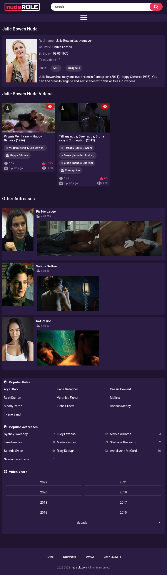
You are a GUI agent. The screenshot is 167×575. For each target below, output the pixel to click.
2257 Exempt (113, 556)
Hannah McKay (120, 406)
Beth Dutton (12, 397)
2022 (43, 482)
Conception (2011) (106, 77)
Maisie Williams (135, 434)
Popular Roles (19, 382)
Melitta (115, 397)
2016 (43, 512)
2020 (43, 492)
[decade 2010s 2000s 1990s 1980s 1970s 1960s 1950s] (83, 522)
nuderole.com (79, 567)
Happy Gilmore (19, 155)
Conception (72, 170)
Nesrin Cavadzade (29, 459)
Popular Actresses (23, 427)
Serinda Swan (29, 451)
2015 (123, 512)
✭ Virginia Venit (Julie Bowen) (25, 147)
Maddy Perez (13, 406)
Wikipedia (74, 68)
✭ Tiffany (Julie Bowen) (76, 147)
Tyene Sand (12, 414)
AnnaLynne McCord (135, 451)
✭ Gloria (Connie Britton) (77, 162)
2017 (123, 502)
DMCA (90, 556)
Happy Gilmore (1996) (135, 77)
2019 (123, 492)
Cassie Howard (120, 389)
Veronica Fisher (67, 397)
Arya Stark (11, 389)
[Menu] (83, 18)
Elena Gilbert (65, 406)
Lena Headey (29, 442)
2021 (123, 482)
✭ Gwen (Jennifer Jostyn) (77, 155)
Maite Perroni (82, 442)
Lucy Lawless (82, 434)
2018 (43, 502)
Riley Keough (82, 451)
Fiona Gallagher (67, 389)
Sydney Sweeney (29, 434)
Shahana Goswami (135, 442)
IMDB (56, 68)
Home (49, 556)
